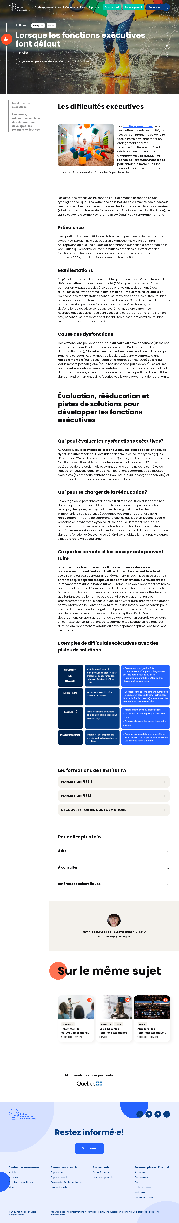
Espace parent (133, 7)
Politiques (140, 1192)
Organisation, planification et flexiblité (41, 61)
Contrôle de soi (80, 61)
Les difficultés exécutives (21, 105)
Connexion (154, 7)
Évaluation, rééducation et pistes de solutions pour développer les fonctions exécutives (26, 122)
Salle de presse (143, 1187)
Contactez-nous (144, 1197)
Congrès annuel (101, 1172)
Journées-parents (103, 1177)
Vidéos (12, 1187)
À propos (140, 1172)
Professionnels (59, 1187)
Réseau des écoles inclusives (66, 1182)
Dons (137, 1182)
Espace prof (112, 7)
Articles (13, 1172)
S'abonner (89, 1148)
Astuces (13, 1177)
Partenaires (141, 1177)
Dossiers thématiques (21, 1182)
